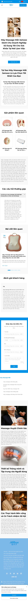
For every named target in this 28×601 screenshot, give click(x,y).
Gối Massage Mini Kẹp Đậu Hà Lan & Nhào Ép (7, 131)
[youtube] (14, 573)
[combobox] (7, 340)
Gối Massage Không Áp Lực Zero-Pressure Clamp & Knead (21, 149)
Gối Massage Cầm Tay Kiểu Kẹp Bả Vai (21, 131)
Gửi (14, 366)
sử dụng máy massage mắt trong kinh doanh (12, 385)
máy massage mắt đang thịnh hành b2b (12, 394)
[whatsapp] (7, 573)
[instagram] (21, 573)
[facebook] (10, 573)
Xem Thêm (5, 265)
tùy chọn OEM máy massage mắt (11, 388)
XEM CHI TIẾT (7, 123)
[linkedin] (17, 573)
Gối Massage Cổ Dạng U (7, 149)
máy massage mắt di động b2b (10, 391)
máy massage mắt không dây (10, 381)
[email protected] (8, 1)
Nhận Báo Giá (23, 5)
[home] (11, 5)
